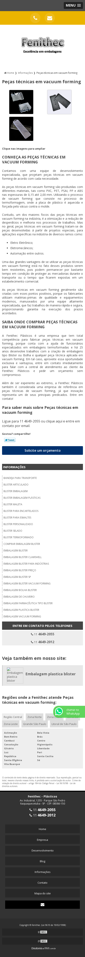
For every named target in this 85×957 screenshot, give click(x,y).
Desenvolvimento (43, 850)
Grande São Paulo (34, 724)
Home (42, 829)
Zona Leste (11, 724)
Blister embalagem (16, 491)
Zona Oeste (54, 717)
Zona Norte (34, 717)
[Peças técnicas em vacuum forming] (21, 102)
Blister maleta (13, 504)
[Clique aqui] (35, 18)
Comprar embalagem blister (22, 544)
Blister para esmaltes (17, 517)
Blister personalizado (18, 524)
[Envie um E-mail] (50, 18)
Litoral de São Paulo (64, 724)
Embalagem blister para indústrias (26, 563)
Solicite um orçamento (43, 450)
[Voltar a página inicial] (42, 42)
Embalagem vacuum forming (22, 616)
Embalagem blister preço (20, 570)
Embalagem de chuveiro (19, 596)
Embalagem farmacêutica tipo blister (28, 603)
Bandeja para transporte (20, 478)
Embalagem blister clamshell (23, 557)
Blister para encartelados (21, 511)
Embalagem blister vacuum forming (27, 583)
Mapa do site (42, 893)
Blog (42, 861)
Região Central (13, 717)
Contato (42, 882)
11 (43, 634)
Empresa (42, 840)
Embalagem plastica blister (21, 610)
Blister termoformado (19, 537)
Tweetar (9, 440)
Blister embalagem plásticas (22, 498)
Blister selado (13, 530)
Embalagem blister (16, 550)
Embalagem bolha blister (20, 590)
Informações (14, 467)
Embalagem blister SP (17, 577)
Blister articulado (16, 484)
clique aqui (54, 421)
